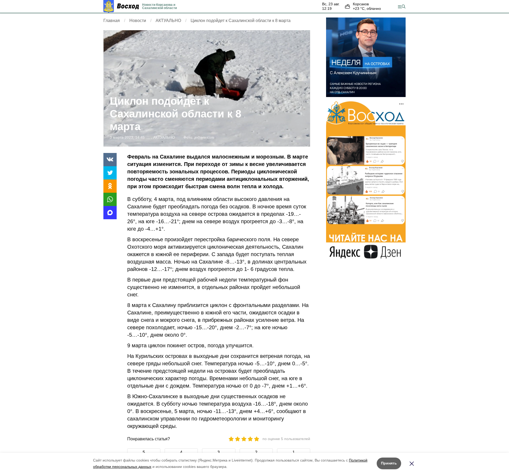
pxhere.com (204, 137)
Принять (389, 463)
